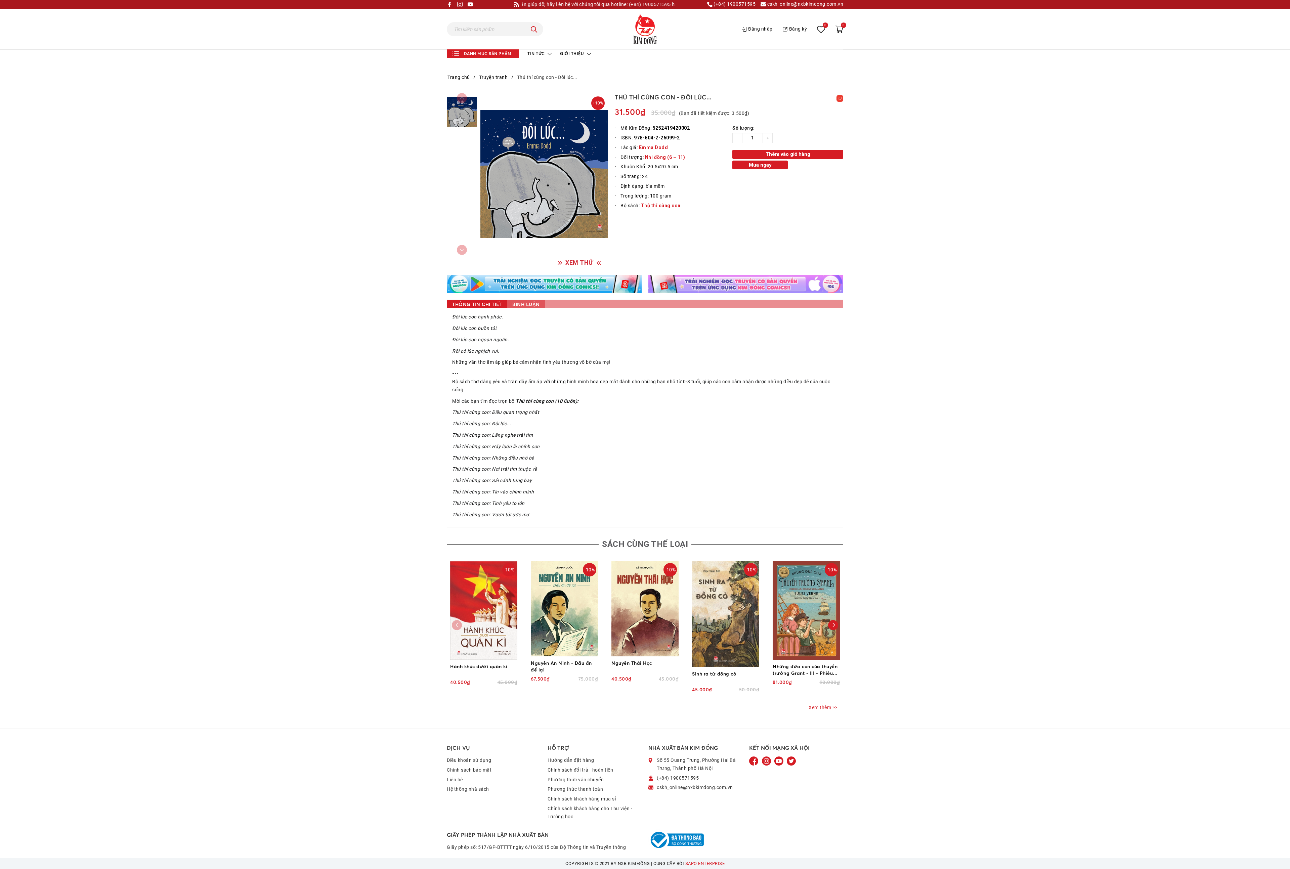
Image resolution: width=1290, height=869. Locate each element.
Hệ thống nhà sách (468, 789)
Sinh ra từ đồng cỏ (714, 674)
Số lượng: (743, 128)
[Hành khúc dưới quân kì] (483, 610)
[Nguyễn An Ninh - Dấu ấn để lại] (564, 608)
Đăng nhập (760, 29)
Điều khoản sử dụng (469, 760)
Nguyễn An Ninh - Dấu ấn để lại (561, 666)
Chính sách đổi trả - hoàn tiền (580, 770)
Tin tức (536, 53)
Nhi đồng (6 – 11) (665, 157)
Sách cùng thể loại (645, 544)
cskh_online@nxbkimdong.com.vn (804, 4)
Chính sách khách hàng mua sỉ (582, 798)
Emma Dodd (653, 147)
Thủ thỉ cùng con (661, 205)
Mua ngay (760, 165)
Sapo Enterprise (705, 863)
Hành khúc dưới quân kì (478, 666)
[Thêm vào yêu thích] (839, 98)
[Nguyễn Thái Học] (645, 608)
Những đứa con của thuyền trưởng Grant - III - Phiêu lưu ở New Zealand (805, 670)
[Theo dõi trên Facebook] (754, 761)
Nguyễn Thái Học (631, 663)
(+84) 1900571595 (734, 4)
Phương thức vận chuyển (576, 779)
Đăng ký (798, 29)
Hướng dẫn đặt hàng (571, 760)
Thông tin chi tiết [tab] (477, 304)
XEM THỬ (579, 262)
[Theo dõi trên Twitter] (791, 761)
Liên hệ (455, 779)
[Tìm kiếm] (534, 29)
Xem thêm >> (823, 707)
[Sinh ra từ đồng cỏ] (725, 614)
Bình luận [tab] (526, 304)
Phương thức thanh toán (575, 789)
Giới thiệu (572, 53)
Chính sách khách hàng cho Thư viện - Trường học (590, 812)
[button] (833, 625)
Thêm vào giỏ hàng (788, 154)
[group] (544, 174)
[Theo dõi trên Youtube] (779, 761)
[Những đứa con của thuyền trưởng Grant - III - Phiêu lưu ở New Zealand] (806, 610)
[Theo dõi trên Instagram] (767, 761)
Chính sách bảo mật (469, 770)
